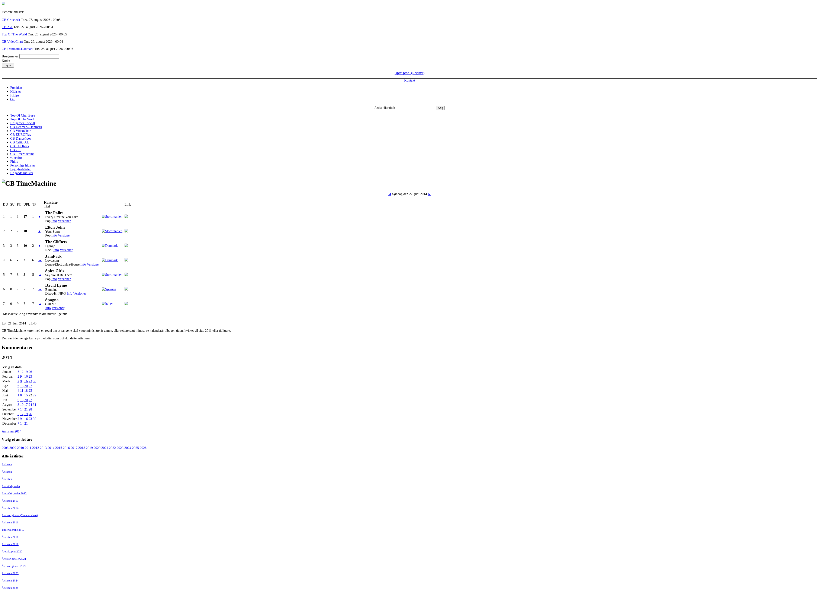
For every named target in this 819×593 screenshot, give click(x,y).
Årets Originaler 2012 (14, 493)
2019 (89, 448)
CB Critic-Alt (11, 20)
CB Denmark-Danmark (17, 49)
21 (26, 409)
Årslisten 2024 (10, 580)
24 (30, 404)
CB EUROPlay (20, 134)
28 (30, 409)
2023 (120, 448)
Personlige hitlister (22, 165)
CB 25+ (7, 27)
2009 (12, 448)
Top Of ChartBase (22, 115)
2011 (28, 448)
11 (21, 390)
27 (30, 386)
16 (26, 376)
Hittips (14, 95)
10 (21, 404)
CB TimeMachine (22, 154)
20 (26, 386)
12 (21, 372)
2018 (81, 448)
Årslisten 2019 (10, 544)
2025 (135, 448)
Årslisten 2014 (11, 431)
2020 (97, 448)
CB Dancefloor (20, 138)
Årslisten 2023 (10, 573)
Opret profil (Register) (409, 73)
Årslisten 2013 (10, 500)
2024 (127, 448)
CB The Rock (19, 146)
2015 (58, 448)
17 (26, 404)
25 (30, 390)
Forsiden (16, 87)
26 (30, 372)
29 (34, 395)
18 (26, 390)
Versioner (64, 221)
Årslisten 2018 (10, 537)
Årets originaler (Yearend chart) (20, 515)
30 (34, 381)
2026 (143, 448)
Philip (14, 161)
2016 (66, 448)
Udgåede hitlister (21, 173)
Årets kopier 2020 (12, 551)
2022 (112, 448)
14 (21, 409)
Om (12, 99)
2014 (51, 448)
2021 (104, 448)
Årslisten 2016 (10, 522)
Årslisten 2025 (10, 587)
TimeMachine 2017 (13, 529)
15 (26, 395)
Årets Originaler (11, 486)
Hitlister (15, 91)
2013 (43, 448)
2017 (74, 448)
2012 (35, 448)
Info (54, 221)
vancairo (16, 157)
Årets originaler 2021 (14, 558)
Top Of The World (14, 34)
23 (30, 376)
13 (21, 386)
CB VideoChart (12, 41)
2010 (20, 448)
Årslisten (7, 464)
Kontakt (409, 80)
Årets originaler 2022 (14, 566)
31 (34, 404)
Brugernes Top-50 (22, 123)
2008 (5, 448)
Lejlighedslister (20, 169)
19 (26, 372)
